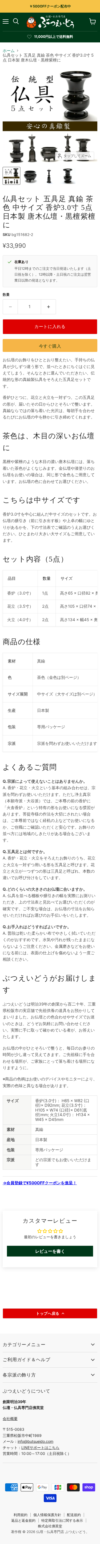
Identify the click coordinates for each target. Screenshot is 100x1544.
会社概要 (10, 1418)
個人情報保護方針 (47, 1515)
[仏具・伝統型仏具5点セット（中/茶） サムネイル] (11, 175)
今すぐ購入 (50, 346)
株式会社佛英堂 (50, 1526)
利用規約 (20, 1515)
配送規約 (74, 1515)
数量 (6, 295)
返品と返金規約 (23, 1520)
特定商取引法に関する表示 (62, 1520)
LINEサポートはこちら (40, 1447)
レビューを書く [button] (50, 1251)
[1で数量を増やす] (48, 306)
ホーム (9, 50)
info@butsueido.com (35, 1441)
